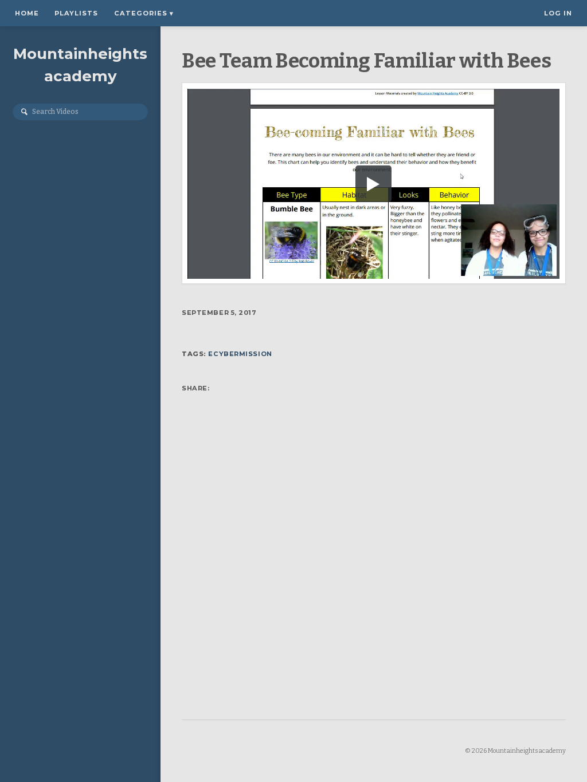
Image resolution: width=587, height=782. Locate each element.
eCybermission (240, 354)
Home (27, 13)
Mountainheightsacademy (80, 65)
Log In (558, 13)
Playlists (76, 13)
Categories (144, 13)
